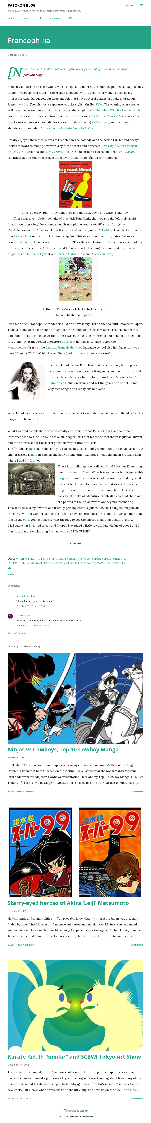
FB (39, 18)
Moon (57, 152)
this (75, 353)
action (20, 558)
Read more (137, 791)
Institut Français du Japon (64, 347)
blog (26, 519)
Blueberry (26, 242)
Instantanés (56, 383)
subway (99, 563)
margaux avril (35, 563)
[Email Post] (9, 569)
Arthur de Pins (52, 248)
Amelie (12, 152)
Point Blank (126, 152)
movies (58, 563)
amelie (28, 558)
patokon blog (22, 5)
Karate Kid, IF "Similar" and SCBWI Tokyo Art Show (74, 1056)
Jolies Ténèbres (101, 254)
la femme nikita (17, 563)
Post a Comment (17, 633)
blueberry (62, 558)
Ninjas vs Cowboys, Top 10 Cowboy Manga (63, 749)
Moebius (106, 230)
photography (86, 563)
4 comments (24, 1098)
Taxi (27, 152)
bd (53, 558)
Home (11, 18)
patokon (21, 615)
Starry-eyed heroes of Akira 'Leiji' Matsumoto (68, 903)
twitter (26, 18)
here (32, 448)
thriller (109, 563)
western (120, 563)
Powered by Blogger (77, 1110)
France (115, 558)
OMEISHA (68, 341)
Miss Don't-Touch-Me (70, 254)
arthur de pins (41, 558)
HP (70, 18)
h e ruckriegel (24, 596)
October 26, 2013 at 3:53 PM (32, 606)
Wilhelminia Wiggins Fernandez (114, 110)
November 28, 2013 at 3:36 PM (33, 625)
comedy (96, 558)
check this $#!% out (80, 558)
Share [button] (11, 573)
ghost (124, 558)
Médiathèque (17, 347)
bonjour (72, 371)
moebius (49, 563)
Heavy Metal (22, 236)
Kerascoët (34, 254)
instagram (55, 18)
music (67, 563)
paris (74, 563)
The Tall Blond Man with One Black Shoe (66, 128)
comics (106, 558)
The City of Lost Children (119, 146)
